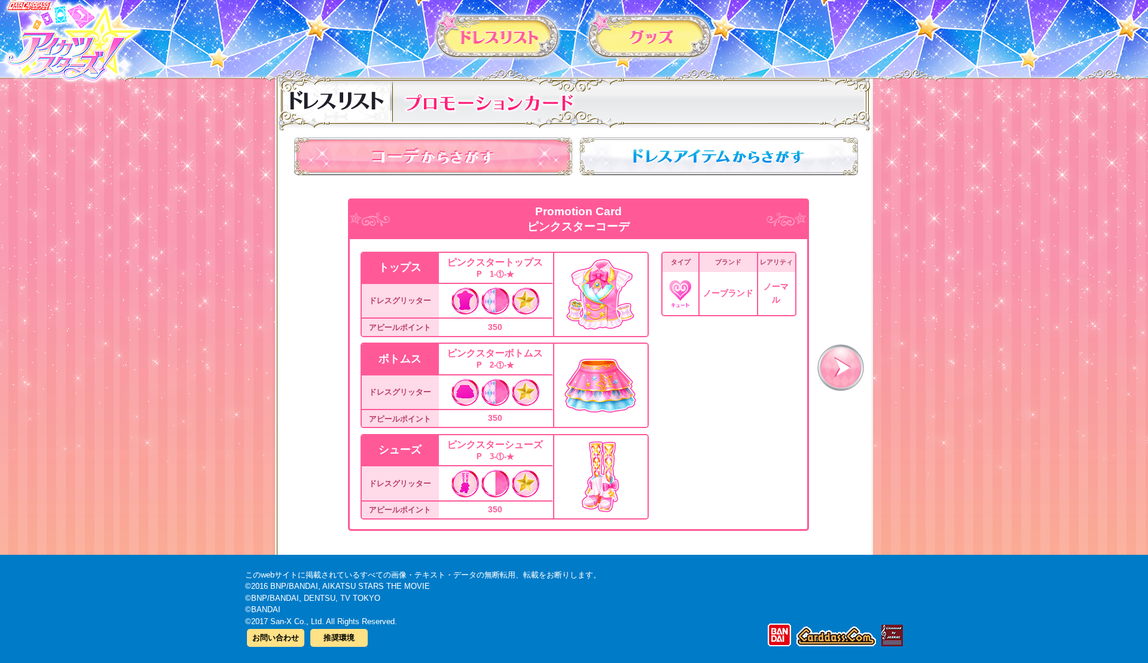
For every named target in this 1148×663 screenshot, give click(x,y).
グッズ (650, 35)
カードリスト (497, 35)
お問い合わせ (275, 637)
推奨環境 (339, 637)
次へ (840, 367)
